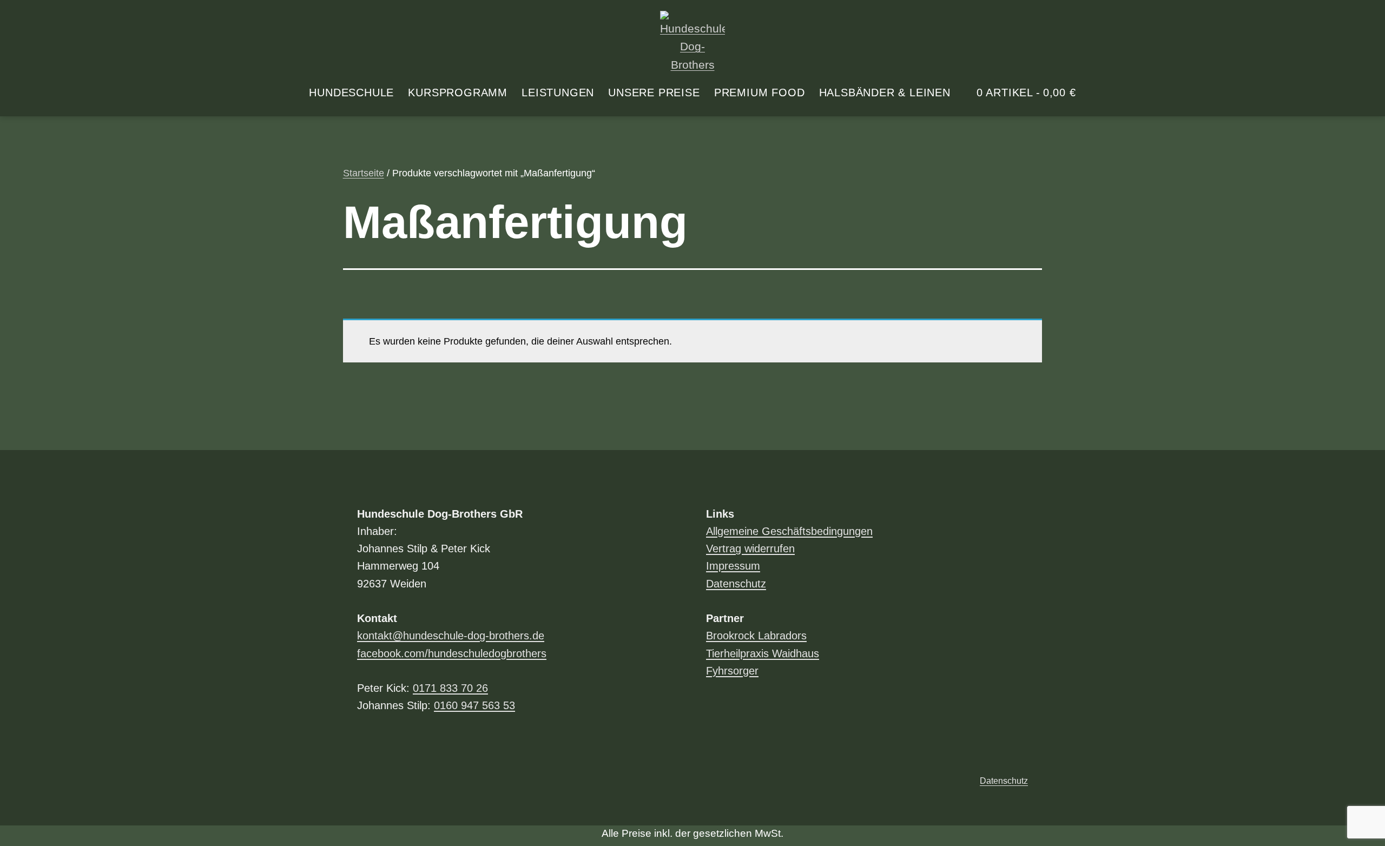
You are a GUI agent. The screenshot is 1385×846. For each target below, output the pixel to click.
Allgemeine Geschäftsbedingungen (789, 531)
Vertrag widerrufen (750, 548)
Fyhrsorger (732, 671)
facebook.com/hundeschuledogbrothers (451, 653)
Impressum (733, 566)
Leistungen (558, 92)
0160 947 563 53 (474, 705)
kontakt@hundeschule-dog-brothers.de (450, 636)
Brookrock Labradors (756, 636)
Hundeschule (351, 92)
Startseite (363, 173)
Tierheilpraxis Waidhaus (762, 653)
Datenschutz (736, 584)
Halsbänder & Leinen (885, 92)
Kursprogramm (457, 92)
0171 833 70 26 (450, 688)
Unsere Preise (654, 92)
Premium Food (759, 92)
